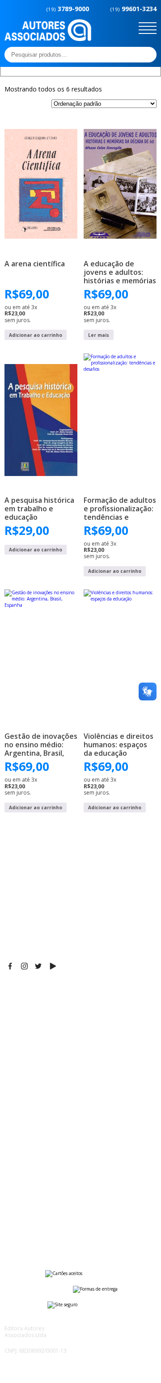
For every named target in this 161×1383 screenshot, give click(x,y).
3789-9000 (68, 8)
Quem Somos (25, 1096)
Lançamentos (25, 1141)
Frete (12, 1188)
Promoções (22, 1130)
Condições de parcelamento (47, 1199)
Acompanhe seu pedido (40, 1232)
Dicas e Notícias (28, 1107)
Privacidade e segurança (42, 1210)
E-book (15, 1118)
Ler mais (98, 335)
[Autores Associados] (47, 38)
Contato (16, 1152)
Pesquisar (147, 54)
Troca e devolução (32, 1221)
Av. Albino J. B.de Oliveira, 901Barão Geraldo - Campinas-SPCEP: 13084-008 (60, 1009)
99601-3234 (133, 8)
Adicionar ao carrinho (35, 335)
